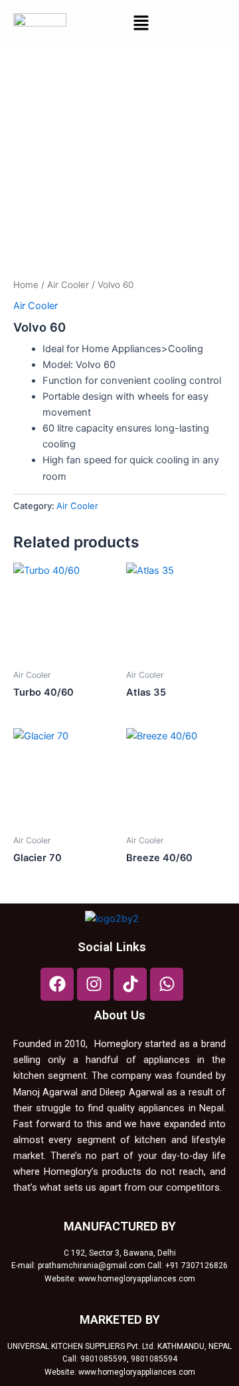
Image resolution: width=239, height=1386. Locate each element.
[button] (140, 24)
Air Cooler (68, 284)
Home (26, 284)
